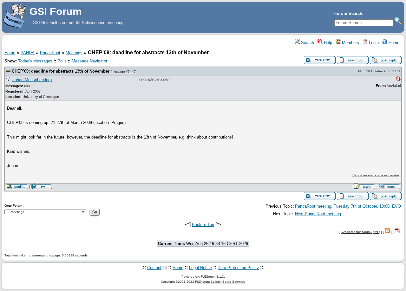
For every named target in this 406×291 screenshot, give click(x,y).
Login (373, 42)
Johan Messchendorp (32, 79)
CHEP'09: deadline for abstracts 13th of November (60, 71)
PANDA (28, 52)
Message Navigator (89, 61)
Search (307, 42)
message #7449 (123, 71)
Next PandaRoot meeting (318, 213)
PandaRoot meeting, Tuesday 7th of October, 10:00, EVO (348, 206)
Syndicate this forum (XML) (360, 232)
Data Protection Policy (238, 267)
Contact (154, 267)
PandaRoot (50, 52)
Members (350, 42)
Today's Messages (35, 61)
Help (327, 42)
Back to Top (203, 224)
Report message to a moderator (375, 175)
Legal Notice (200, 267)
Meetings (74, 52)
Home (393, 42)
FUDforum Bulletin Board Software (220, 281)
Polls (62, 61)
